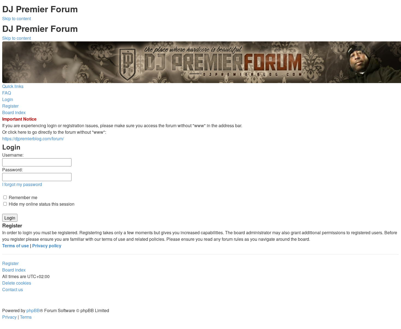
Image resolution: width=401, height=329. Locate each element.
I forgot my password (22, 184)
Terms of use (15, 245)
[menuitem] (6, 93)
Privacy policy (46, 245)
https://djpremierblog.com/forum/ (33, 138)
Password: (12, 169)
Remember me (22, 197)
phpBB (33, 310)
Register (10, 263)
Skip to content (16, 18)
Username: (12, 155)
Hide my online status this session (41, 204)
